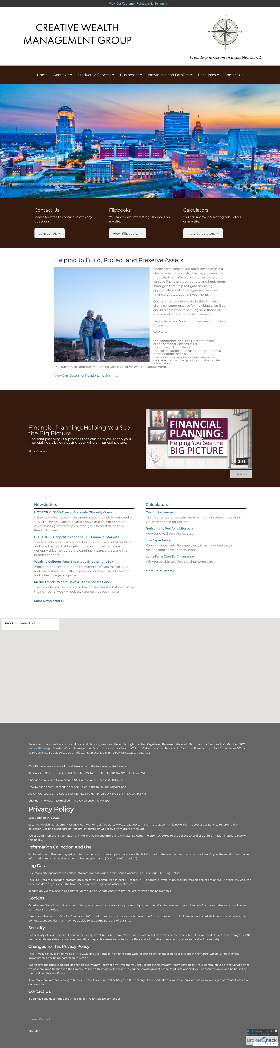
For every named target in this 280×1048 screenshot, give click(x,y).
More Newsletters (49, 601)
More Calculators (160, 571)
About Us (61, 75)
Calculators (157, 504)
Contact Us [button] (47, 233)
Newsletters (45, 504)
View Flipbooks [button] (125, 233)
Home (42, 75)
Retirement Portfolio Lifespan (169, 528)
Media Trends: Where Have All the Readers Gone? (73, 582)
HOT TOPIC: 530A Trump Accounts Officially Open (73, 512)
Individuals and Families (169, 75)
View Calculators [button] (201, 233)
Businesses (129, 75)
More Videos (37, 451)
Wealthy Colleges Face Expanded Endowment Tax (73, 561)
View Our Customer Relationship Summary (138, 3)
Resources (207, 75)
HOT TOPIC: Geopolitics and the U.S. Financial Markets (76, 537)
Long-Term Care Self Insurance (170, 556)
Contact (44, 1019)
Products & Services (94, 75)
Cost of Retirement (161, 512)
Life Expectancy (158, 540)
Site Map (34, 1031)
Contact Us (233, 75)
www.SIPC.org (39, 748)
